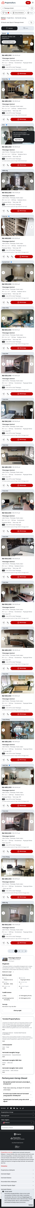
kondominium (20, 1025)
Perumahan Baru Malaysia (9, 1181)
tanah (15, 1026)
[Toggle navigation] (32, 2)
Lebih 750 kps (5, 1070)
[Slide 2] (14, 51)
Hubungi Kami (5, 1115)
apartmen (27, 1025)
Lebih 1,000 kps (14, 1070)
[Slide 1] (13, 51)
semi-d (4, 1026)
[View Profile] (17, 33)
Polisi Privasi (25, 1197)
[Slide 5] (18, 51)
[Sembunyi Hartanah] (27, 37)
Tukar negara (5, 1120)
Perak (7, 1047)
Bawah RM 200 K (6, 1054)
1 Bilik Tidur (10, 1062)
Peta (26, 28)
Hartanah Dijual (5, 1174)
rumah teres (13, 1025)
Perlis (3, 1047)
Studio (4, 1062)
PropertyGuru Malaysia (8, 1170)
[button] (3, 17)
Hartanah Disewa (6, 1178)
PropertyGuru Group (7, 1112)
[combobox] (16, 8)
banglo (9, 1026)
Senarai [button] (10, 28)
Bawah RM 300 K (16, 1054)
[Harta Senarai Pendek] (31, 37)
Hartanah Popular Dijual (8, 1185)
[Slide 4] (17, 51)
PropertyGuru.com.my (6, 1152)
